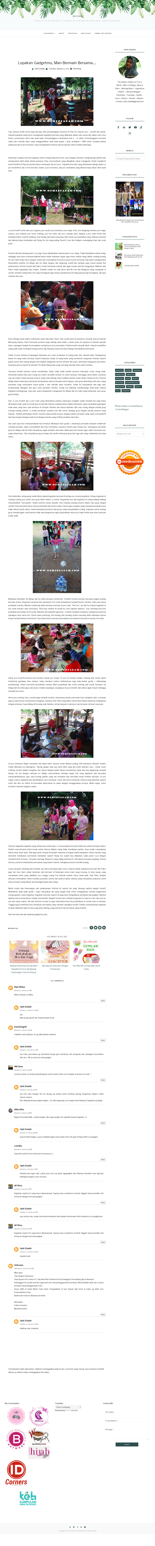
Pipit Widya (19, 987)
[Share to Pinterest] (100, 927)
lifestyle (119, 370)
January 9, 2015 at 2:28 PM (23, 1113)
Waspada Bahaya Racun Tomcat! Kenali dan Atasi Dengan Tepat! (132, 246)
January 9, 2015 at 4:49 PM (23, 1149)
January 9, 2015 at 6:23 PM (23, 1229)
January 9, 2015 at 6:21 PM (22, 1189)
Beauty (138, 386)
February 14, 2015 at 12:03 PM (24, 1268)
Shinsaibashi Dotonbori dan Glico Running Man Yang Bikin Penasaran (130, 221)
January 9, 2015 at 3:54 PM (28, 1133)
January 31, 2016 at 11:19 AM (29, 1252)
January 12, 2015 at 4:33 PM (29, 1212)
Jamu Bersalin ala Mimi (131, 265)
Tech (118, 390)
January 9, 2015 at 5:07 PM (28, 1169)
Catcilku (18, 1146)
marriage (126, 390)
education (120, 386)
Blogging (119, 382)
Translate (74, 1410)
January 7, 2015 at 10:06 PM (29, 1010)
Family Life (130, 374)
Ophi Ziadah (78, 16)
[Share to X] (95, 927)
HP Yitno (18, 1186)
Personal (119, 378)
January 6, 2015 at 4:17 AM (23, 990)
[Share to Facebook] (91, 927)
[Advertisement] (49, 49)
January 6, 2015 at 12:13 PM (23, 1030)
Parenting (77, 69)
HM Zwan (18, 1067)
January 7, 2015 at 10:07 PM (29, 1050)
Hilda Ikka (19, 1110)
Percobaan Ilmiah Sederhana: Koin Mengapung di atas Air (133, 256)
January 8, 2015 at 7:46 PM (23, 1070)
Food (128, 378)
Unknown (18, 1265)
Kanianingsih (20, 1027)
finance (130, 386)
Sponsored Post (132, 382)
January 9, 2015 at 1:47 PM (28, 1090)
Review (128, 370)
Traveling (137, 370)
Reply (103, 1000)
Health (135, 378)
